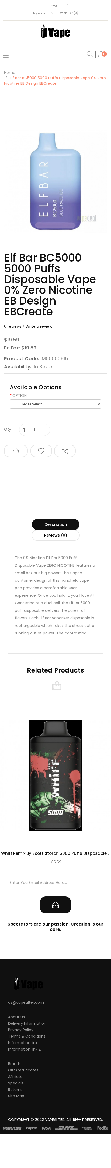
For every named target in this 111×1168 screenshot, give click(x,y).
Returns (15, 1089)
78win (52, 1127)
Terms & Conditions (27, 1036)
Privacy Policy (20, 1030)
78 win (50, 1138)
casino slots (83, 1160)
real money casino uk (45, 1154)
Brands (14, 1063)
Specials (15, 1083)
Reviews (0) (55, 535)
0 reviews (13, 326)
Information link (22, 1042)
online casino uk (29, 1133)
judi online (65, 1138)
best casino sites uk (25, 1138)
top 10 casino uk (67, 1149)
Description (55, 524)
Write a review (39, 326)
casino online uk (59, 1133)
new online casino (75, 1127)
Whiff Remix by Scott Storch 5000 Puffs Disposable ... (55, 853)
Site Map (16, 1096)
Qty (7, 429)
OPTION (19, 395)
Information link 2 (24, 1049)
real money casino (77, 1143)
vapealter (54, 1119)
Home (9, 72)
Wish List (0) (69, 13)
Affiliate (15, 1076)
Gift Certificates (23, 1070)
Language (57, 5)
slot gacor (23, 1149)
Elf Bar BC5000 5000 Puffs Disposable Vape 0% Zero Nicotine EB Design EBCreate (55, 80)
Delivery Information (27, 1023)
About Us (16, 1017)
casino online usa (56, 1160)
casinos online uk (44, 1165)
